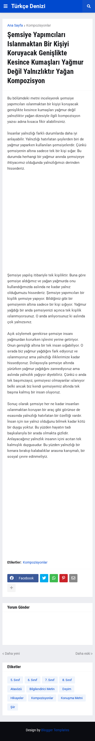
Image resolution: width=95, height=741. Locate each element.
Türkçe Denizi (28, 6)
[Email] (73, 578)
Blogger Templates (55, 730)
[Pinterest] (63, 578)
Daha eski (83, 653)
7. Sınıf (50, 680)
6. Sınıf (32, 680)
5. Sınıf (15, 680)
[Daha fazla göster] (11, 588)
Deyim (66, 689)
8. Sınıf (67, 680)
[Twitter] (44, 578)
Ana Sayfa (15, 25)
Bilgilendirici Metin (42, 689)
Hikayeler (16, 698)
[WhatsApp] (54, 578)
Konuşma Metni (72, 698)
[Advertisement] (47, 224)
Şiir (12, 707)
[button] (5, 6)
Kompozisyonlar (38, 25)
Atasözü (16, 689)
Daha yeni (12, 653)
